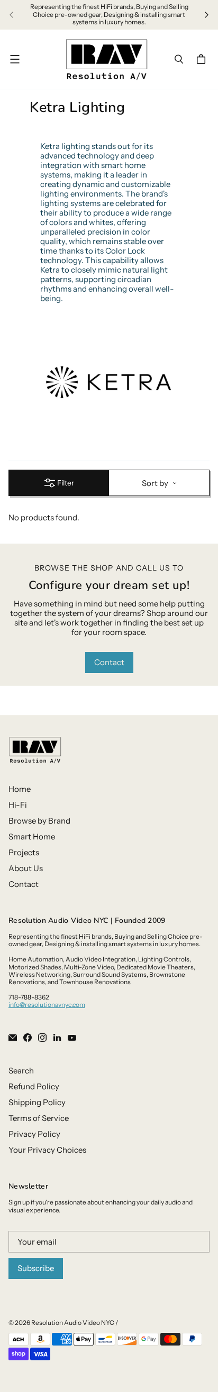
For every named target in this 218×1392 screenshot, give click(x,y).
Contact (109, 662)
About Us (25, 868)
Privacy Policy (34, 1134)
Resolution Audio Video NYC (72, 1322)
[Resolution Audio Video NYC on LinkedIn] (57, 1037)
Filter (65, 483)
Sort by (155, 483)
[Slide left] (11, 14)
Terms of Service (38, 1118)
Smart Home (31, 837)
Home (19, 789)
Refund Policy (33, 1086)
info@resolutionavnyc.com (46, 1004)
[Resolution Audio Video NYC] (106, 59)
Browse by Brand (39, 821)
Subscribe (35, 1268)
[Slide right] (206, 14)
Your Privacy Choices (47, 1150)
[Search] (178, 59)
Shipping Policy (37, 1102)
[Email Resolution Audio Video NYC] (12, 1037)
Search (21, 1071)
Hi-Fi (17, 805)
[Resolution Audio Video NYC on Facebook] (27, 1037)
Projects (23, 852)
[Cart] (202, 59)
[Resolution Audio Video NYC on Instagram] (42, 1037)
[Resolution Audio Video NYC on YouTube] (72, 1037)
